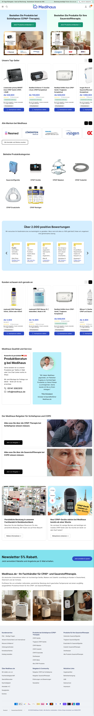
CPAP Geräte (35, 180)
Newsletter (36, 683)
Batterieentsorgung (69, 675)
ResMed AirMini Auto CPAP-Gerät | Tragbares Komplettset (64, 90)
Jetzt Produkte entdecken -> (24, 25)
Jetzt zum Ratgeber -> (13, 442)
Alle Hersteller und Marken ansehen (15, 142)
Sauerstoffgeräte (13, 180)
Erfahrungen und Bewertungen (42, 679)
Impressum (67, 686)
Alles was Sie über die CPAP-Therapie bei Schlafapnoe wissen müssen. (22, 424)
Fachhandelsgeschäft (8, 675)
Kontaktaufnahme (7, 650)
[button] (7, 253)
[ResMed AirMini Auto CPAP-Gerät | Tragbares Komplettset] (64, 75)
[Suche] (7, 7)
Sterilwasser (36, 656)
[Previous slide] (86, 123)
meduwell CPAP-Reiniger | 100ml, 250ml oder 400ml (13, 310)
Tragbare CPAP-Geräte (39, 642)
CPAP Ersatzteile (13, 207)
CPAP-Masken (37, 645)
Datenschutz (67, 683)
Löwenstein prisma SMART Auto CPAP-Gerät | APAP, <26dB (13, 90)
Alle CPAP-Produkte (38, 663)
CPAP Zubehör (81, 180)
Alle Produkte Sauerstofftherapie (73, 654)
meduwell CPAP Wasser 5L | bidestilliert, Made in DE (39, 310)
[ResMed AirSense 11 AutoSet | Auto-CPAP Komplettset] (39, 75)
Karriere (4, 694)
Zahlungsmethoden (7, 647)
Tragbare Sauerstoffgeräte (72, 639)
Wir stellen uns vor (7, 672)
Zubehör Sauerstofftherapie (72, 647)
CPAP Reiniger (35, 207)
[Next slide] (90, 60)
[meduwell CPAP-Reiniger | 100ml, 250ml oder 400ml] (14, 297)
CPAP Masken (58, 180)
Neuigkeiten (5, 690)
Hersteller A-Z (6, 686)
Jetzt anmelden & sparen (82, 558)
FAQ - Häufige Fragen (8, 636)
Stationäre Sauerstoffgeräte (72, 636)
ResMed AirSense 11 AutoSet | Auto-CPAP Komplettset (39, 89)
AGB (65, 679)
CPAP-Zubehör (37, 649)
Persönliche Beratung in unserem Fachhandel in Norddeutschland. (19, 520)
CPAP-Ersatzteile (38, 652)
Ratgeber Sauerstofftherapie (41, 675)
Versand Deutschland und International (13, 639)
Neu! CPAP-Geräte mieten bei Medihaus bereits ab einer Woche (68, 520)
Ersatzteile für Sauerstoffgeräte (73, 643)
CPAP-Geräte (36, 638)
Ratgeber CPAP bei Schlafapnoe (42, 672)
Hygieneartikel (68, 672)
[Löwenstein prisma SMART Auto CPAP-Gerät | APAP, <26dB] (14, 75)
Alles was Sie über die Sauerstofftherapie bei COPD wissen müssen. (24, 453)
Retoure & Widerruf (7, 643)
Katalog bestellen (7, 654)
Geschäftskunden (7, 679)
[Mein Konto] (86, 7)
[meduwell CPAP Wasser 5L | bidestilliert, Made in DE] (39, 297)
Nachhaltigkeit (6, 683)
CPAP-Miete (36, 660)
